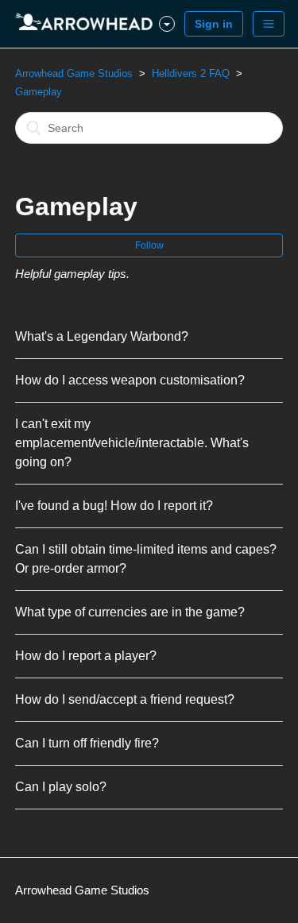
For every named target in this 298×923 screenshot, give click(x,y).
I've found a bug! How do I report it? (114, 505)
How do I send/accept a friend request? (124, 699)
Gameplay (38, 92)
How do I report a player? (86, 655)
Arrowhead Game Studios (74, 73)
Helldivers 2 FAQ (191, 73)
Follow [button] (149, 245)
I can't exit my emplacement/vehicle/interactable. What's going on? (132, 443)
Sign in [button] (214, 23)
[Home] (87, 24)
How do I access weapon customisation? (130, 380)
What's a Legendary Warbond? (101, 336)
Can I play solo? (60, 787)
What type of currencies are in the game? (130, 612)
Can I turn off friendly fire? (87, 743)
